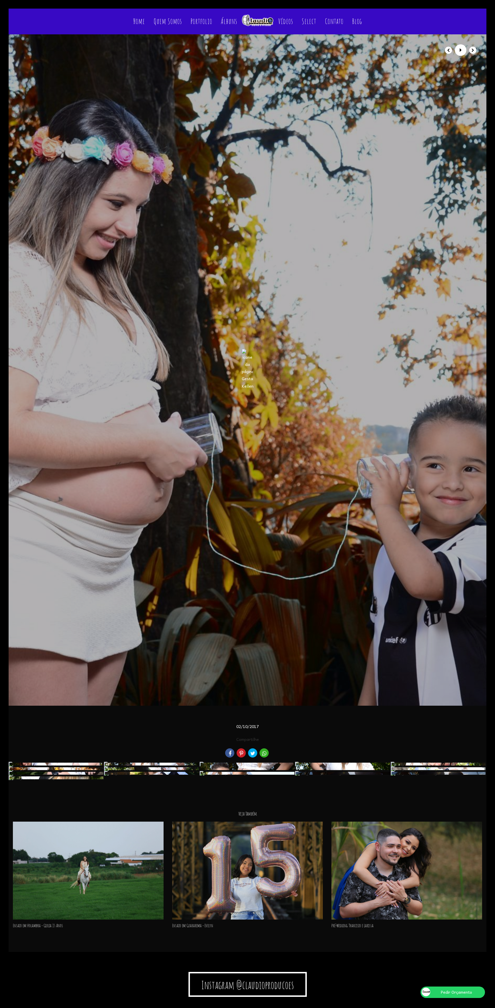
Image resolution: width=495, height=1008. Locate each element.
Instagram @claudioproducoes (247, 985)
